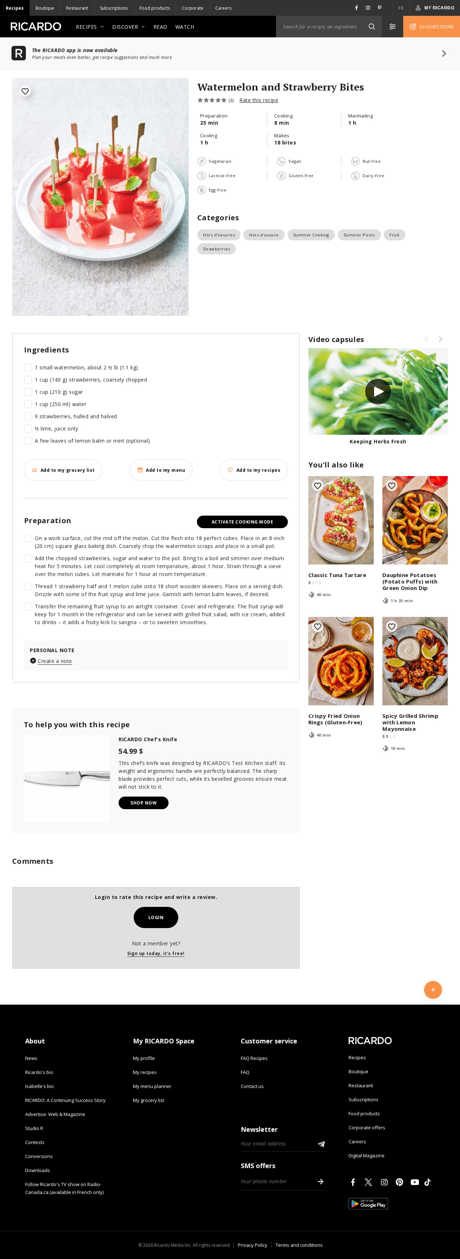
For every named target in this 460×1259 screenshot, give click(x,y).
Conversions (39, 1156)
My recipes (145, 1072)
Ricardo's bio (39, 1072)
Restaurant (77, 8)
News (31, 1058)
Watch (184, 26)
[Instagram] (385, 1182)
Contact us (252, 1086)
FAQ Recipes (254, 1058)
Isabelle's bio (39, 1086)
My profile (144, 1058)
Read (160, 26)
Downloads (37, 1170)
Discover (125, 26)
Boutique (45, 8)
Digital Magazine (367, 1155)
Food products (154, 8)
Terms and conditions (299, 1245)
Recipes (15, 8)
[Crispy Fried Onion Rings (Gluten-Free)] (341, 661)
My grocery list (148, 1100)
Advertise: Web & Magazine (55, 1114)
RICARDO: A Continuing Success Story (65, 1100)
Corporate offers (367, 1127)
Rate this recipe (258, 100)
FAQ (245, 1072)
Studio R (34, 1128)
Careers (223, 8)
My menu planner (152, 1086)
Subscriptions (114, 8)
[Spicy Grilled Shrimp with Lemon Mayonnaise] (415, 661)
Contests (35, 1142)
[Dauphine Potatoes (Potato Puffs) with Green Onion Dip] (415, 520)
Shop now (143, 803)
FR (401, 8)
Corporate (192, 8)
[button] (371, 26)
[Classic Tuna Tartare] (341, 520)
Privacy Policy (252, 1245)
